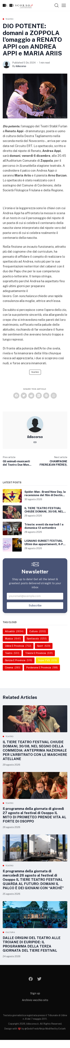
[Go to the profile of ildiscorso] (6, 64)
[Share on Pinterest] (46, 396)
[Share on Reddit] (31, 396)
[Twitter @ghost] (39, 979)
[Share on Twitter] (24, 396)
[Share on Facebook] (16, 396)
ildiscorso (21, 66)
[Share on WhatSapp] (54, 396)
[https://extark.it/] (35, 442)
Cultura (10, 932)
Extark (62, 1028)
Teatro (9, 19)
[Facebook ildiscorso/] (31, 979)
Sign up (35, 993)
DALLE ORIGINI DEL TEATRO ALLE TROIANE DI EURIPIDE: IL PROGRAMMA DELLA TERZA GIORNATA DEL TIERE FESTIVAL (31, 944)
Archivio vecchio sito (35, 1000)
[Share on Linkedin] (39, 396)
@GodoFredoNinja (35, 1028)
